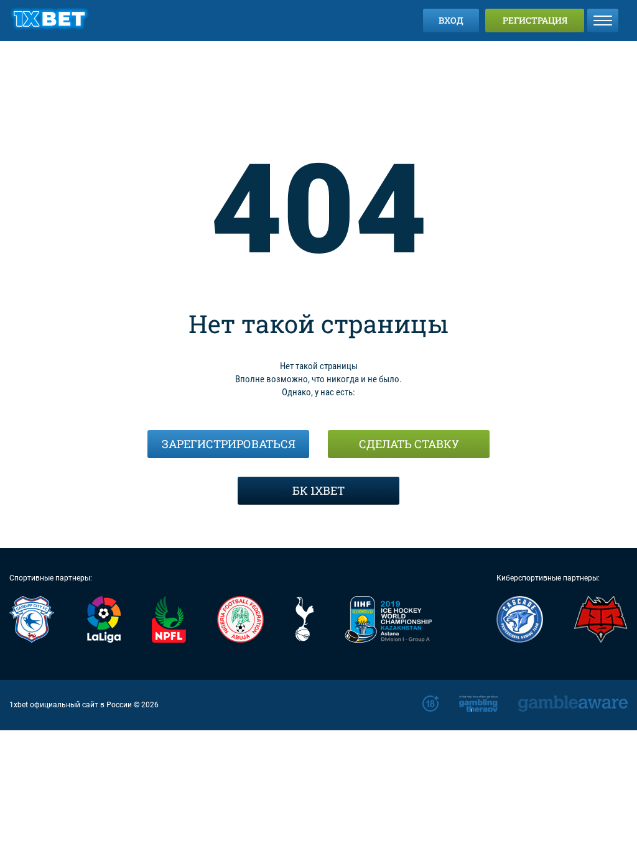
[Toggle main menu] (602, 20)
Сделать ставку (409, 443)
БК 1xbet (318, 490)
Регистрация (535, 20)
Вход (451, 20)
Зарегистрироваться (228, 443)
